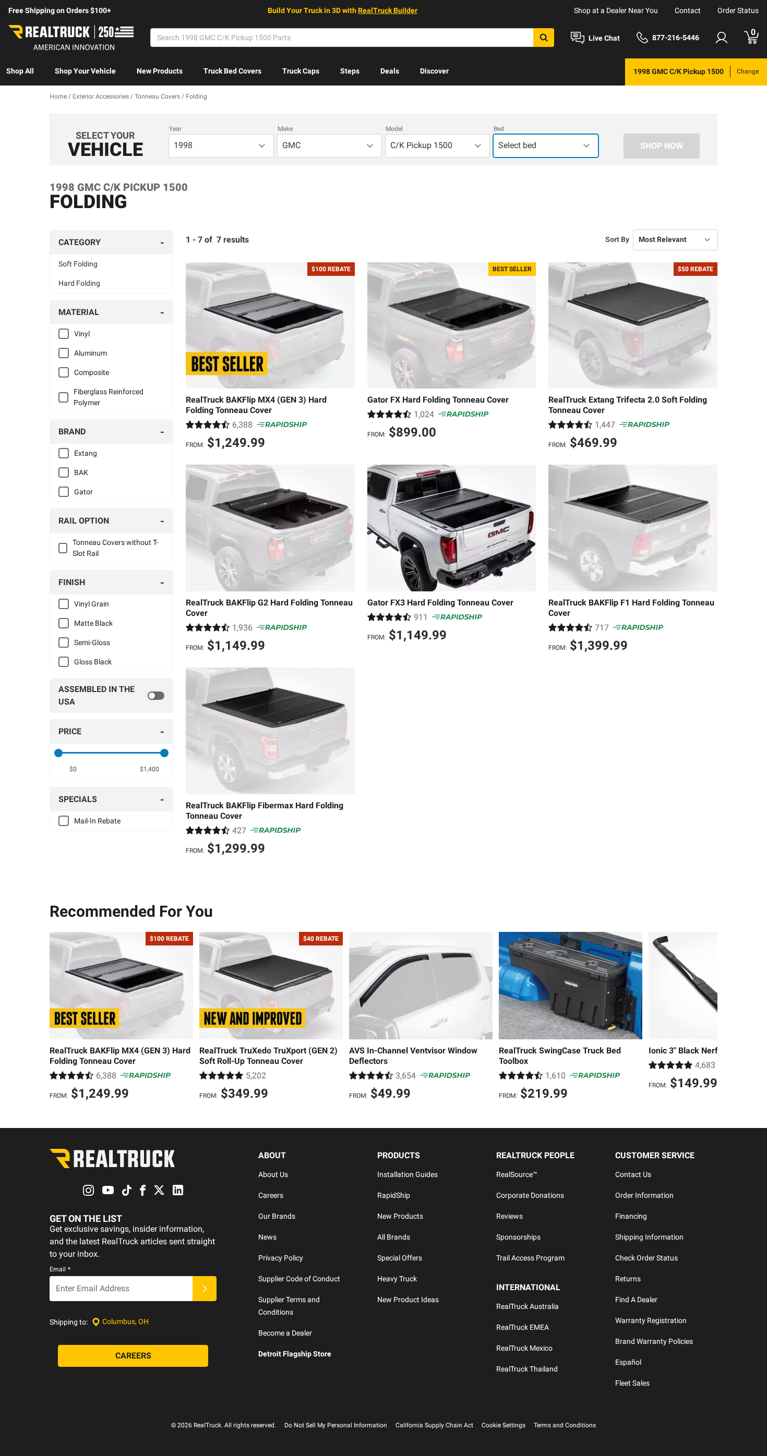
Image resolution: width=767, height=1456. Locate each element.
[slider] (58, 753)
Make (285, 128)
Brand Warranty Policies (654, 1341)
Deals (389, 71)
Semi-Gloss (92, 642)
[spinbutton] (73, 769)
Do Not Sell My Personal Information (335, 1425)
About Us (273, 1174)
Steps (349, 71)
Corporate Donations (530, 1195)
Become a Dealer (285, 1333)
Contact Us (633, 1174)
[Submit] (205, 1288)
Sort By (617, 239)
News (267, 1237)
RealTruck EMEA (522, 1327)
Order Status (738, 10)
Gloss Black (93, 662)
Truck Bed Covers (232, 71)
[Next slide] (707, 1017)
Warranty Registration (651, 1320)
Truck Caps (300, 71)
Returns (628, 1279)
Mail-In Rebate (97, 821)
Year (175, 128)
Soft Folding (78, 264)
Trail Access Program (530, 1258)
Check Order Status (646, 1258)
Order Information (644, 1195)
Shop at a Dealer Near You (616, 10)
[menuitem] (20, 72)
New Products (160, 71)
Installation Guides (407, 1174)
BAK (81, 472)
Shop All (20, 71)
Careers (270, 1195)
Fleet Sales (632, 1383)
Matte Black (93, 623)
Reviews (509, 1216)
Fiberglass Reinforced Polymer (108, 397)
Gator (83, 492)
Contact (688, 10)
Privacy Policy (280, 1258)
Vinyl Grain (91, 604)
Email (60, 1269)
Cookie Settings (503, 1425)
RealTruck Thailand (527, 1369)
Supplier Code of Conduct (299, 1279)
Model (394, 128)
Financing (631, 1216)
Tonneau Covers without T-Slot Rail (115, 547)
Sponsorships (518, 1237)
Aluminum (90, 353)
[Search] (543, 37)
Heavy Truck (397, 1279)
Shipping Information (649, 1237)
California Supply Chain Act (434, 1425)
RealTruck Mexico (524, 1348)
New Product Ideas (408, 1299)
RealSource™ (516, 1174)
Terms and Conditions (565, 1425)
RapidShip (393, 1195)
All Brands (393, 1237)
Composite (91, 372)
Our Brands (276, 1216)
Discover (434, 71)
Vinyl (82, 334)
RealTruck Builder (387, 10)
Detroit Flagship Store (294, 1354)
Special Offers (399, 1258)
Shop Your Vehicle (85, 71)
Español (628, 1362)
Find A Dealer (636, 1299)
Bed (499, 128)
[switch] (111, 695)
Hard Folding (79, 283)
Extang (85, 453)
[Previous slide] (60, 1017)
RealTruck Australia (527, 1306)
